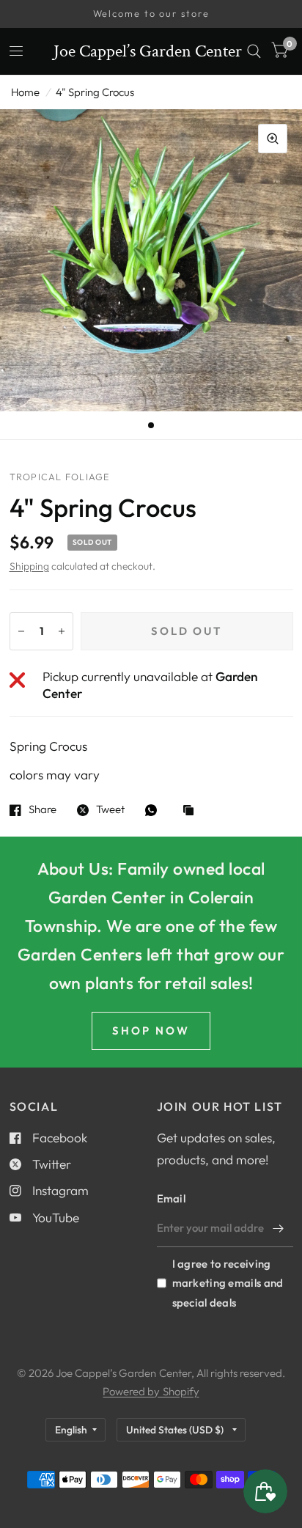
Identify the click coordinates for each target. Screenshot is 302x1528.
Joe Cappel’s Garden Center (148, 51)
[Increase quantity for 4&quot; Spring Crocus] (62, 631)
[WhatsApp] (154, 810)
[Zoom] (272, 138)
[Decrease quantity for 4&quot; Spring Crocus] (21, 631)
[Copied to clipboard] (192, 811)
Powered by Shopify (151, 1391)
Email (171, 1198)
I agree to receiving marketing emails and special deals (228, 1283)
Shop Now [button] (151, 1030)
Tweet (110, 810)
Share (42, 810)
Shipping (29, 566)
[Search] (254, 51)
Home (25, 92)
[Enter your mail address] (278, 1228)
